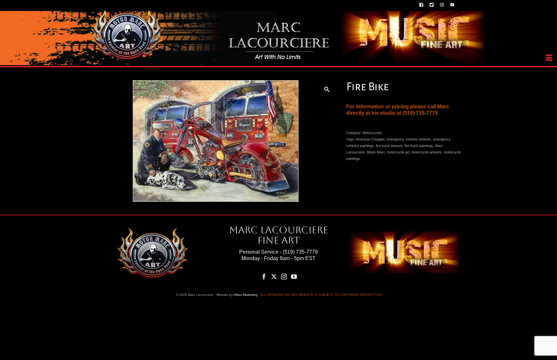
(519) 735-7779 (300, 252)
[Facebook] (264, 276)
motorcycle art (398, 152)
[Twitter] (273, 276)
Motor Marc (376, 152)
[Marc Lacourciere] (278, 41)
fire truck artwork (389, 146)
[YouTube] (293, 276)
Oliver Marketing (246, 295)
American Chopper (370, 139)
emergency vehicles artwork (408, 139)
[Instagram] (283, 276)
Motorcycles (372, 133)
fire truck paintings (419, 146)
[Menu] (549, 58)
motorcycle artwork (426, 152)
